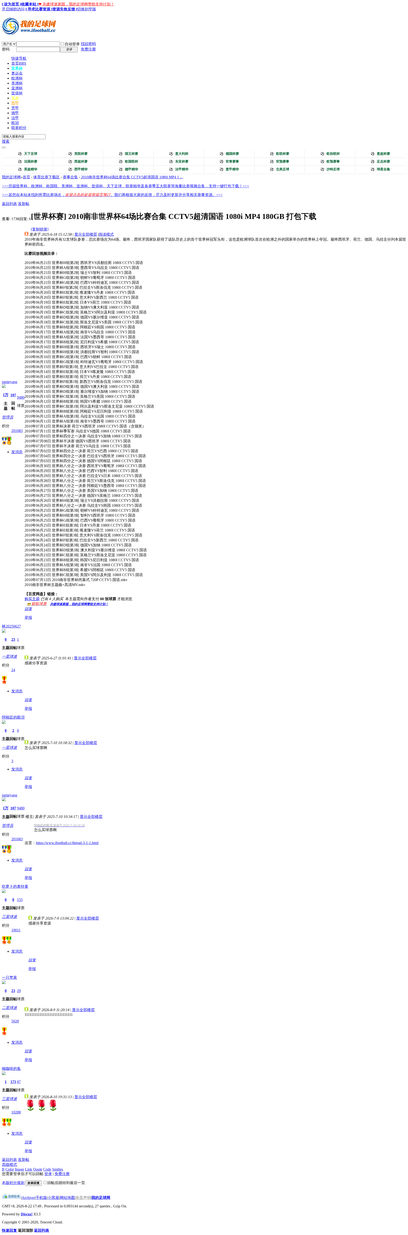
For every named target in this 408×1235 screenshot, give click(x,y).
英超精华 (27, 169)
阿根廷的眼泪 (13, 717)
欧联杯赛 (279, 153)
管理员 (7, 417)
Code (47, 1169)
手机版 (41, 1198)
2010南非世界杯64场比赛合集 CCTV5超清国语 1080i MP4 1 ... (132, 177)
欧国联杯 (128, 161)
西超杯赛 (78, 161)
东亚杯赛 (178, 161)
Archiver (28, 1198)
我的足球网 (11, 177)
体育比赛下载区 (46, 177)
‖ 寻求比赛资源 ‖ (39, 9)
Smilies (57, 1169)
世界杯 (17, 68)
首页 (18, 63)
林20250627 (11, 626)
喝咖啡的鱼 (11, 1069)
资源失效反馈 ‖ (64, 9)
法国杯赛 (27, 161)
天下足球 (27, 153)
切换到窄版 (86, 9)
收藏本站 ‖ (29, 4)
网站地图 (67, 1198)
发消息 (17, 452)
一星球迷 (9, 656)
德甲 (15, 113)
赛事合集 (70, 177)
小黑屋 (53, 1198)
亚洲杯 (17, 88)
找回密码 (88, 44)
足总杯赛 (380, 161)
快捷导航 (18, 58)
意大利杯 (178, 153)
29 (19, 991)
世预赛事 (279, 161)
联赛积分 (18, 128)
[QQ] (11, 1198)
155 (20, 900)
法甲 (15, 118)
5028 (15, 1021)
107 (13, 395)
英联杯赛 (78, 153)
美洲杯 (17, 83)
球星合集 (380, 169)
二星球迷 (9, 1008)
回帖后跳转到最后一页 (66, 1183)
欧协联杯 (330, 153)
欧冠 (15, 123)
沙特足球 (330, 169)
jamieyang (9, 382)
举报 (28, 617)
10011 (16, 930)
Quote (37, 1169)
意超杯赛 (380, 153)
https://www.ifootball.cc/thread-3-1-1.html (67, 843)
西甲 (15, 103)
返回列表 (9, 204)
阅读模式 (106, 234)
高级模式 (9, 1165)
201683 (17, 431)
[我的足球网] (29, 33)
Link (28, 1169)
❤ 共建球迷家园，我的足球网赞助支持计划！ (76, 4)
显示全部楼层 (85, 234)
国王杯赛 (128, 153)
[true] (4, 147)
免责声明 (83, 1198)
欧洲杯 (17, 78)
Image (19, 1169)
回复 (28, 609)
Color (9, 1169)
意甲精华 (229, 169)
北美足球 (279, 169)
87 (19, 1082)
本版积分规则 (13, 1183)
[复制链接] (39, 229)
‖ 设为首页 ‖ (11, 4)
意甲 (15, 108)
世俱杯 (17, 93)
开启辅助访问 (13, 9)
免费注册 (88, 49)
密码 (5, 49)
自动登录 (72, 44)
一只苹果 (9, 977)
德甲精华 (128, 169)
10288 (16, 1112)
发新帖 (23, 204)
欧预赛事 (330, 161)
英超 (15, 98)
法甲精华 (178, 169)
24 (13, 670)
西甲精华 (78, 169)
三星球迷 (9, 917)
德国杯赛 (229, 153)
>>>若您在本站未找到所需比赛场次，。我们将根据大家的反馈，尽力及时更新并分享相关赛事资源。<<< (112, 195)
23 (13, 639)
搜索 (5, 141)
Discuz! (27, 1214)
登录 (48, 1174)
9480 (21, 397)
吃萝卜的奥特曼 (15, 886)
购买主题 (32, 599)
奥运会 (17, 73)
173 (13, 1082)
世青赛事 (229, 161)
